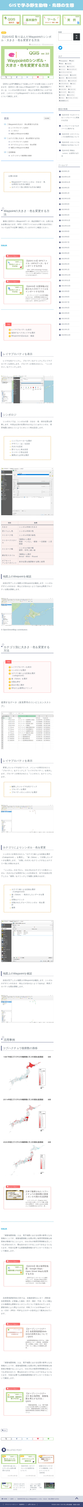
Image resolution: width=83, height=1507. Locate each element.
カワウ (62, 78)
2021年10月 (65, 286)
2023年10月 (65, 198)
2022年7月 (65, 242)
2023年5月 (65, 209)
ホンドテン (71, 95)
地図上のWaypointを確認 (20, 147)
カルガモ (74, 75)
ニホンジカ (72, 89)
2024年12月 (65, 177)
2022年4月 (65, 253)
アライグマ (71, 66)
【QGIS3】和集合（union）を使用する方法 (70, 153)
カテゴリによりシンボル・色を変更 (24, 144)
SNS (62, 63)
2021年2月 (65, 324)
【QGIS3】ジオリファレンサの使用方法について (70, 135)
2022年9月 (65, 231)
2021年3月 (65, 318)
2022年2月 (65, 264)
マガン (62, 97)
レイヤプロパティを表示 (19, 128)
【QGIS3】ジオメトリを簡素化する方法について (70, 143)
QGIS (3, 32)
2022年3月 (65, 258)
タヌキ (62, 86)
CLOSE (47, 118)
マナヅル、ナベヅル (72, 97)
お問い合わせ (32, 1504)
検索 (60, 32)
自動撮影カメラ (64, 100)
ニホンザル (63, 89)
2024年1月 (65, 193)
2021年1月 (65, 329)
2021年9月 (65, 291)
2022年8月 (65, 237)
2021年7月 (65, 302)
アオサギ (69, 63)
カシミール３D (64, 75)
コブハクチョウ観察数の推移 (21, 155)
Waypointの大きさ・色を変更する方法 (23, 124)
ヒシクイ (72, 92)
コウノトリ (63, 80)
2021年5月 (65, 313)
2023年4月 (65, 215)
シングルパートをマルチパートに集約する (70, 127)
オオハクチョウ (72, 69)
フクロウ (63, 95)
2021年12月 (65, 275)
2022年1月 (65, 269)
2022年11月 (65, 220)
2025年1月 (65, 171)
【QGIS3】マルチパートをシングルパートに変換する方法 (70, 117)
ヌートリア (63, 92)
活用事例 (12, 152)
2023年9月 (65, 204)
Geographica (64, 60)
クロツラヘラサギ (72, 78)
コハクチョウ (73, 80)
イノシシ (63, 69)
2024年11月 (65, 182)
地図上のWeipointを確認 (20, 133)
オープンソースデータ (66, 72)
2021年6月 (65, 308)
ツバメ (69, 86)
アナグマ (63, 66)
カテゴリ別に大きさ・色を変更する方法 (24, 138)
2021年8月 (65, 297)
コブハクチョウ (64, 83)
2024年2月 (65, 187)
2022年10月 (65, 226)
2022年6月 (65, 247)
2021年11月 (65, 280)
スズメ (73, 83)
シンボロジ (15, 131)
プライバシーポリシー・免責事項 (14, 1504)
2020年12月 (65, 335)
